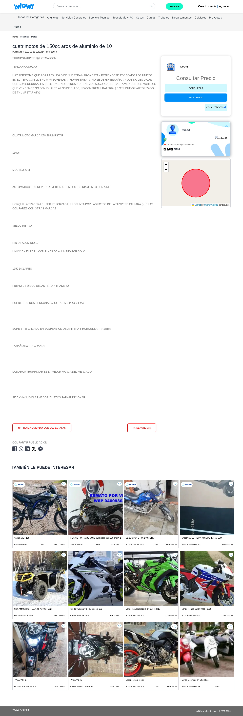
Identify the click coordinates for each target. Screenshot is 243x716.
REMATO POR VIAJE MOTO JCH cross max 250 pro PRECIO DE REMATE (103, 538)
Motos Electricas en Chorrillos (195, 680)
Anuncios (52, 17)
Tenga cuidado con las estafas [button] (44, 427)
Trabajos (163, 17)
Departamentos (182, 17)
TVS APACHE (20, 680)
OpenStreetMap (211, 204)
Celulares (200, 17)
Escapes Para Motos (135, 680)
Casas (140, 17)
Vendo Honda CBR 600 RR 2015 (196, 609)
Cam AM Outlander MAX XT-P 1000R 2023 (33, 609)
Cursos (151, 17)
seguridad (196, 97)
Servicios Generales (73, 17)
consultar (196, 88)
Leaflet (197, 204)
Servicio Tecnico (99, 17)
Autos (17, 26)
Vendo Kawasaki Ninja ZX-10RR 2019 (143, 609)
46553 (184, 67)
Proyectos (215, 17)
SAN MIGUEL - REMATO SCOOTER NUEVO (202, 538)
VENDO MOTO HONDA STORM (140, 538)
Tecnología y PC (123, 17)
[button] (165, 164)
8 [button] (172, 626)
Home (15, 37)
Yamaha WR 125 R (22, 538)
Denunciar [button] (143, 427)
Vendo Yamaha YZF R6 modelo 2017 (86, 609)
